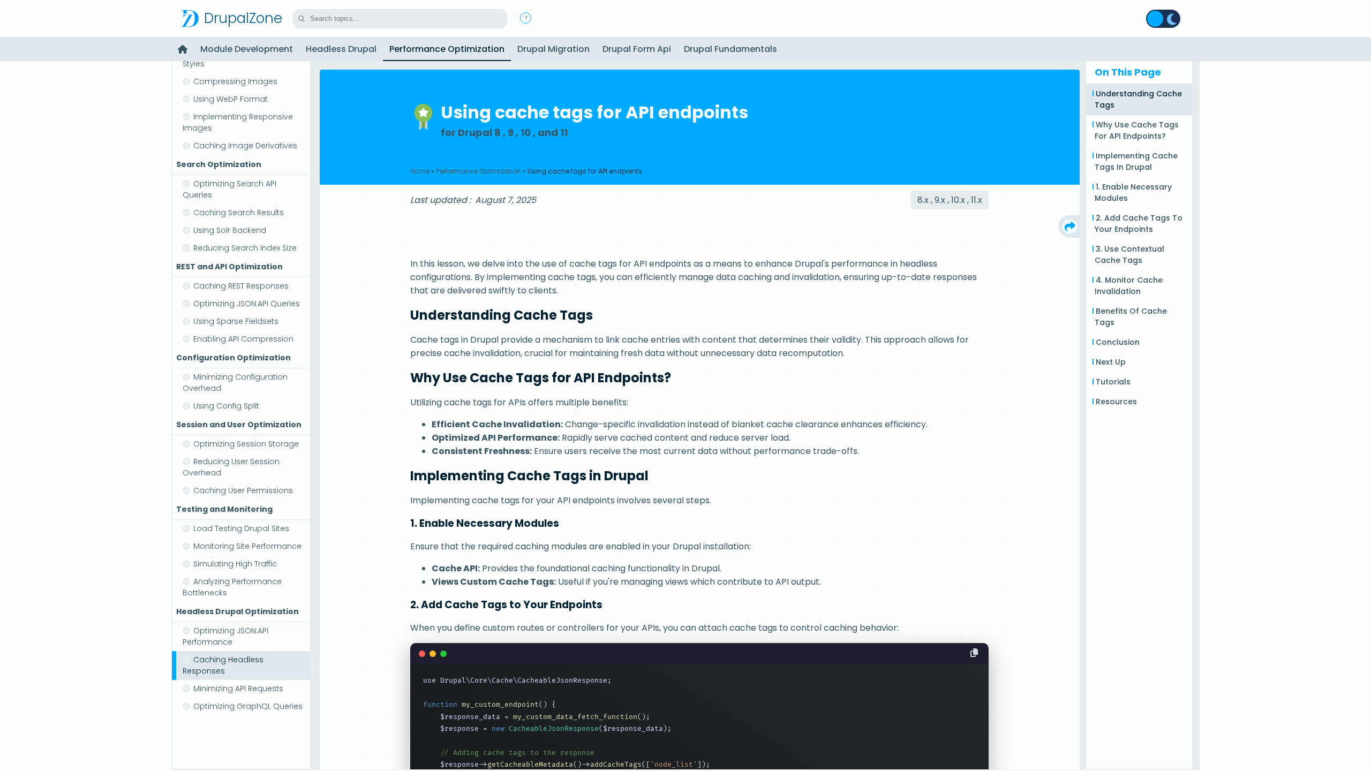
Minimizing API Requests (238, 688)
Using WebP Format (230, 99)
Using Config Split (226, 405)
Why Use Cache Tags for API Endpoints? (1137, 130)
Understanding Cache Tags (1138, 99)
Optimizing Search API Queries (229, 189)
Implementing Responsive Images (238, 122)
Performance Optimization (446, 49)
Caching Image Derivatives (245, 145)
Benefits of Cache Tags (1131, 317)
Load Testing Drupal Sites (241, 528)
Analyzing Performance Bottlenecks (232, 587)
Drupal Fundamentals (730, 49)
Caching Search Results (238, 212)
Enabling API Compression (243, 339)
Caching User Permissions (243, 490)
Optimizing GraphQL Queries (248, 706)
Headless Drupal (341, 49)
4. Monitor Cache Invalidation (1129, 286)
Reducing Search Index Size (245, 248)
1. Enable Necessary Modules (1133, 192)
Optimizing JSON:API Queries (246, 303)
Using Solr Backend (229, 230)
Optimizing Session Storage (246, 444)
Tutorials (1113, 381)
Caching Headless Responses (223, 665)
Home (420, 171)
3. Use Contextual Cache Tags (1129, 255)
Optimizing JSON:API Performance (225, 636)
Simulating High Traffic (235, 563)
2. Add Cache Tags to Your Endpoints (1138, 224)
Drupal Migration (553, 49)
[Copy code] (974, 653)
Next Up (1111, 362)
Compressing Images (235, 81)
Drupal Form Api (636, 49)
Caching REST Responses (241, 286)
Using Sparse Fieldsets (235, 321)
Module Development (246, 49)
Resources (1116, 401)
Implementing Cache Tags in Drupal (1136, 161)
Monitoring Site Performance (247, 546)
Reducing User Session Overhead (231, 467)
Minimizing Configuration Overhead (235, 383)
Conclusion (1118, 342)
